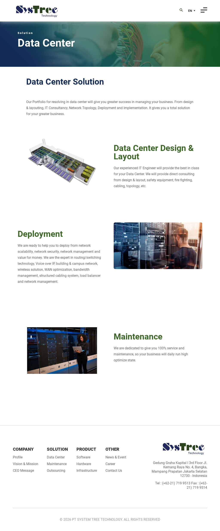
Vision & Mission (25, 464)
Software (83, 457)
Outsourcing (56, 470)
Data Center (56, 457)
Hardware (83, 464)
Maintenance (57, 464)
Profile (18, 457)
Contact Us (113, 470)
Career (110, 464)
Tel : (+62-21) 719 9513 (173, 483)
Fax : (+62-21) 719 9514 (197, 485)
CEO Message (23, 470)
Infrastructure (86, 470)
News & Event (115, 457)
